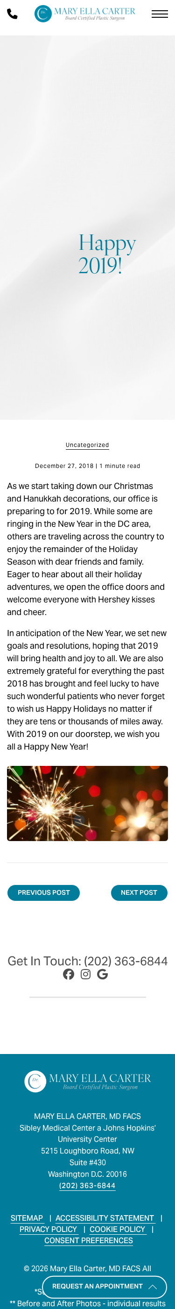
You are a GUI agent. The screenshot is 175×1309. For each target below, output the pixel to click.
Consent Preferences (88, 1240)
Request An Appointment (97, 1286)
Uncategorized (87, 445)
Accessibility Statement (106, 1218)
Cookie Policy (118, 1229)
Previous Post (44, 892)
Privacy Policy (49, 1229)
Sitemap (28, 1218)
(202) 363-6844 (87, 1185)
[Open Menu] (160, 14)
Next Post (139, 892)
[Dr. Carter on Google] (102, 974)
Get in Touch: (87, 961)
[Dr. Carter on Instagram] (86, 974)
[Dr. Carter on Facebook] (68, 974)
